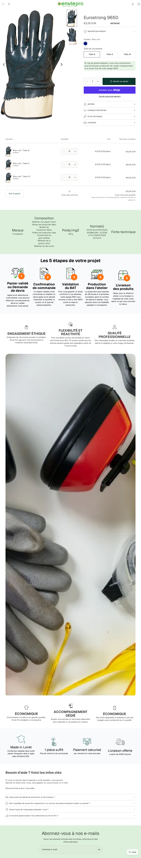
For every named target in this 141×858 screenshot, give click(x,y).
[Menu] (3, 4)
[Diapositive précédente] (3, 65)
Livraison (92, 123)
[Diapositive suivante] (62, 65)
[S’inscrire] (99, 850)
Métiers (91, 104)
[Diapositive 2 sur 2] (72, 36)
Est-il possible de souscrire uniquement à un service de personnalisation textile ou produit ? (49, 803)
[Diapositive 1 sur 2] (72, 18)
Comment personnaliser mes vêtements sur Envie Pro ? (33, 815)
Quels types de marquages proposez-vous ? (28, 809)
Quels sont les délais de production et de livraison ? (32, 797)
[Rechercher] (9, 4)
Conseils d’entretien (97, 110)
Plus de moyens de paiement (110, 96)
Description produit (97, 31)
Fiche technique (95, 116)
